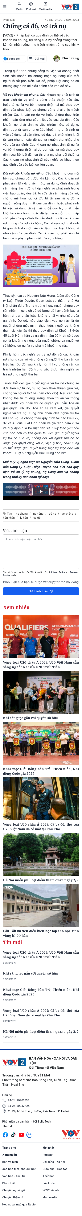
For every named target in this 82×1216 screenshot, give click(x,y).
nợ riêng (38, 513)
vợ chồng (67, 513)
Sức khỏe (49, 1183)
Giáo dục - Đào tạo (55, 1169)
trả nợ (52, 513)
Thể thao (49, 1176)
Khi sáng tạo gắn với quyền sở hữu (30, 973)
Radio (19, 9)
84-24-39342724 (19, 1105)
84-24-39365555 (18, 1100)
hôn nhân (9, 517)
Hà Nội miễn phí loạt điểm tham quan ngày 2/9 (40, 1031)
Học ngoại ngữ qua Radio (19, 1204)
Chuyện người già (14, 1190)
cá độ (36, 517)
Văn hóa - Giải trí (13, 1176)
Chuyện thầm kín (13, 1197)
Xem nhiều (9, 1154)
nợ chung (22, 513)
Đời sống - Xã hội (54, 1161)
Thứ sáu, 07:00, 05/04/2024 (61, 19)
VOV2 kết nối (51, 1190)
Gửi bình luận (38, 591)
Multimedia (45, 9)
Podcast (31, 9)
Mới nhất (48, 1147)
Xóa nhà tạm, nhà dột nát (19, 1169)
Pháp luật (9, 19)
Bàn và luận (10, 1161)
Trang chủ (9, 1147)
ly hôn (24, 517)
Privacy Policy (58, 572)
